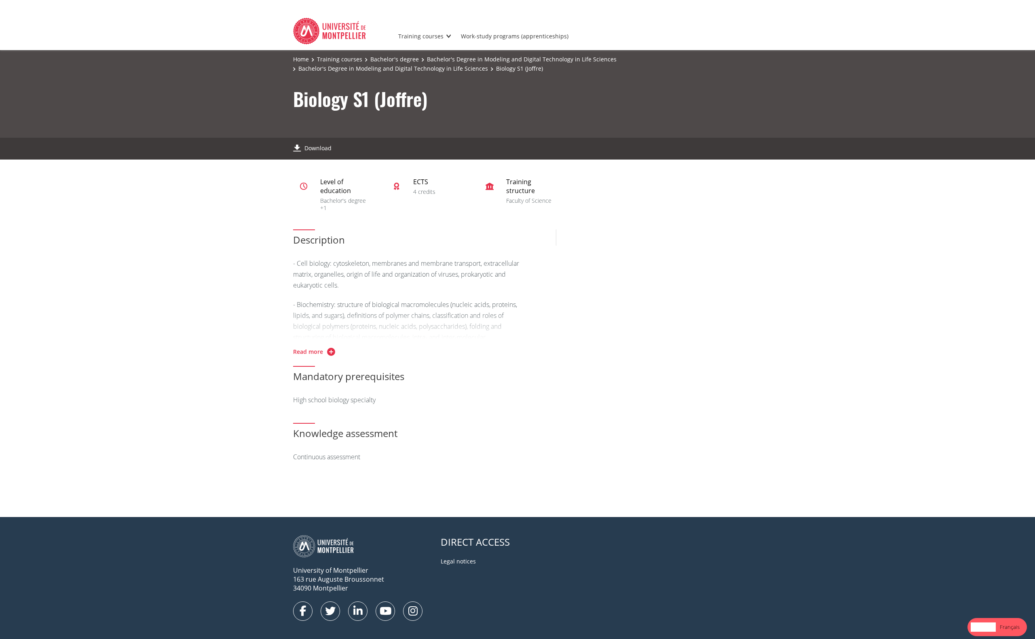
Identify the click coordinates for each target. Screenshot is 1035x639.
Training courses (421, 36)
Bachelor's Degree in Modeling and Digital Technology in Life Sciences (522, 59)
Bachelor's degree (394, 59)
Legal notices (458, 561)
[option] (1010, 627)
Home (301, 59)
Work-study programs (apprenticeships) (514, 36)
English (983, 627)
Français (1010, 627)
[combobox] (983, 627)
